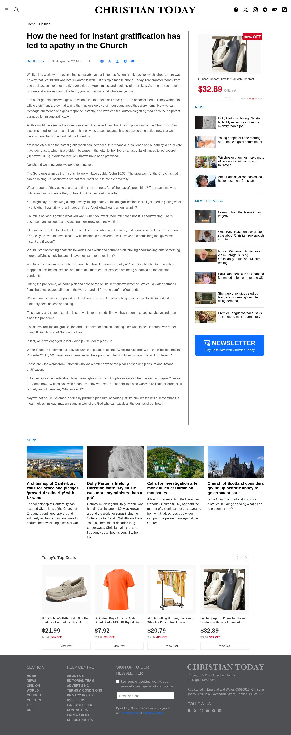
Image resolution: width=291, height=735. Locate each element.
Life (30, 705)
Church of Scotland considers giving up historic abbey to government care (236, 488)
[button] (6, 10)
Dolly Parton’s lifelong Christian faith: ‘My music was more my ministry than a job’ (114, 490)
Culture (34, 700)
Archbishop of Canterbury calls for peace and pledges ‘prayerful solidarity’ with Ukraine (53, 490)
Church (34, 695)
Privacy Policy (80, 695)
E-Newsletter (79, 705)
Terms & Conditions (84, 690)
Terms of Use (130, 713)
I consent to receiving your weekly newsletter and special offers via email (147, 684)
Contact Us (77, 710)
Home (31, 24)
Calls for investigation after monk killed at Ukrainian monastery (173, 488)
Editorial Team (80, 680)
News (31, 680)
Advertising (78, 685)
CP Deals (227, 97)
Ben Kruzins (35, 61)
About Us (75, 675)
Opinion (44, 24)
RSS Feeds (76, 700)
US (29, 710)
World (33, 690)
